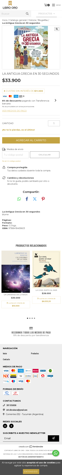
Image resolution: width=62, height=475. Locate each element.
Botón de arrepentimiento (31, 457)
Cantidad (8, 123)
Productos (35, 353)
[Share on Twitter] (34, 199)
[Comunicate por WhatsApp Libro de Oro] (55, 453)
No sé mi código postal (11, 161)
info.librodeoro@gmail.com (16, 409)
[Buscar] (27, 14)
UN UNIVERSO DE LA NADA (16, 294)
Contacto (6, 359)
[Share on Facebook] (27, 199)
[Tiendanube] (31, 448)
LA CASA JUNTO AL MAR (46, 290)
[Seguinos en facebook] (11, 426)
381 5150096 (11, 405)
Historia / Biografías (38, 20)
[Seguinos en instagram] (5, 426)
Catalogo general (18, 20)
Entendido (31, 471)
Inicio (4, 20)
